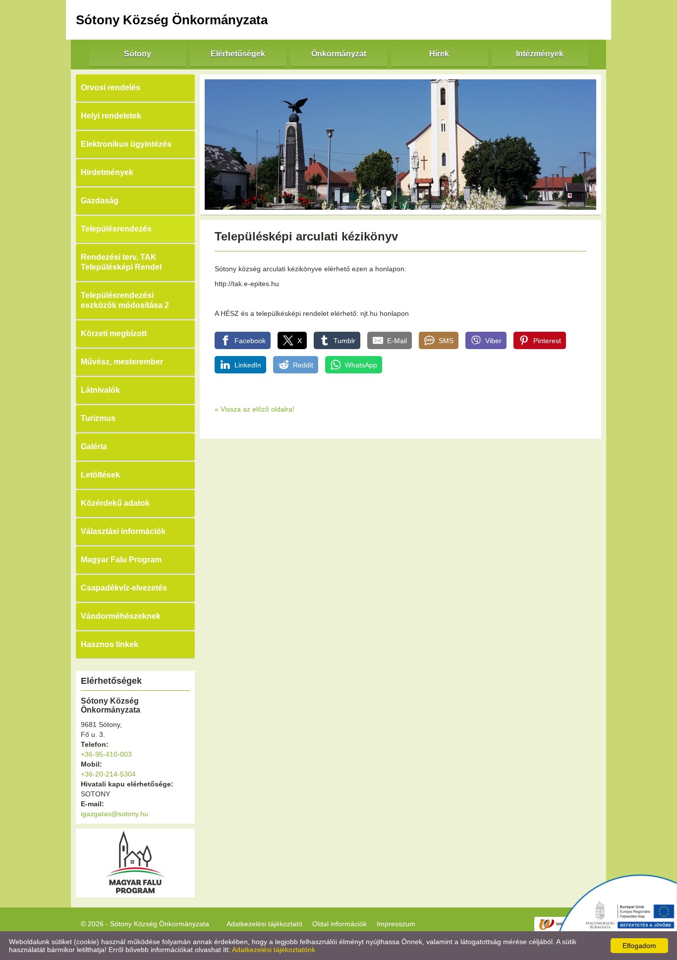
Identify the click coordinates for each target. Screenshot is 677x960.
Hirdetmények (107, 172)
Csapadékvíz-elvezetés (124, 588)
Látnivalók (100, 390)
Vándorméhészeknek (121, 616)
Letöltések (100, 475)
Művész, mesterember (122, 362)
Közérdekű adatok (115, 503)
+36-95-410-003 (106, 754)
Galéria (94, 446)
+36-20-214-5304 (108, 774)
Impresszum (396, 924)
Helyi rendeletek (111, 116)
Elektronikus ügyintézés (126, 144)
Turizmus (98, 418)
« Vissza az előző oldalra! (254, 409)
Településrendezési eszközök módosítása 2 (125, 300)
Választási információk (123, 531)
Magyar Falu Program (121, 559)
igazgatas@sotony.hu (114, 814)
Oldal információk (339, 924)
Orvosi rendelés (110, 87)
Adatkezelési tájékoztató (264, 924)
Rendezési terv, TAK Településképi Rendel (121, 262)
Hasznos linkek (109, 644)
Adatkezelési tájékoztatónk (273, 950)
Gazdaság (99, 200)
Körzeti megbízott (114, 333)
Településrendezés (116, 229)
